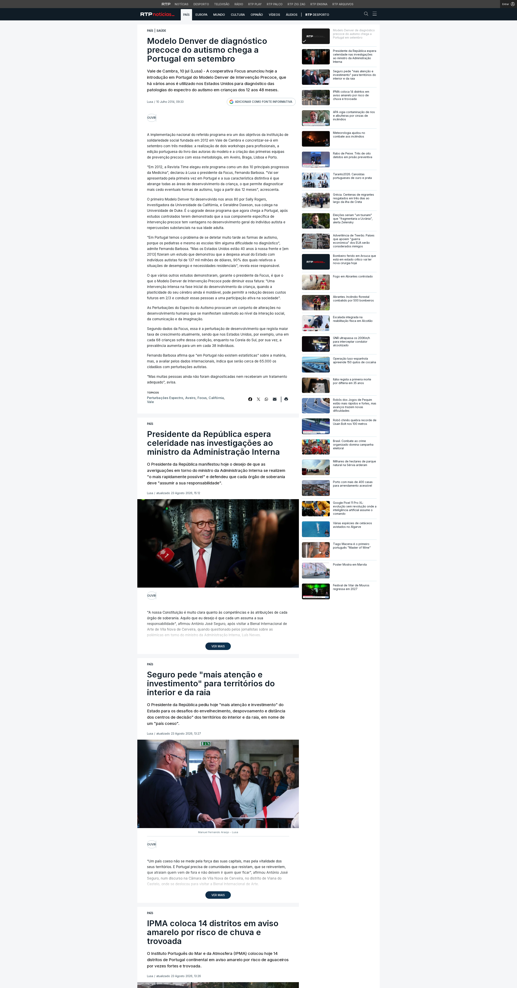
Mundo (219, 15)
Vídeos (274, 15)
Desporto (201, 4)
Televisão (221, 4)
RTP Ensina (318, 4)
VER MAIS (218, 646)
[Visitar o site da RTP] (166, 4)
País (186, 15)
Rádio (238, 4)
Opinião (257, 15)
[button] (367, 15)
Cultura (238, 15)
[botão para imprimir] (286, 400)
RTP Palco (275, 4)
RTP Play (255, 4)
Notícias (181, 4)
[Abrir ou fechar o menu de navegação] (373, 14)
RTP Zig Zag (296, 4)
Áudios (291, 15)
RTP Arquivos (342, 4)
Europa (201, 15)
